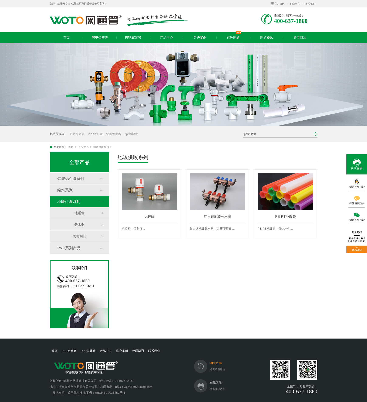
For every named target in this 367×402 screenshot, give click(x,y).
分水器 (79, 224)
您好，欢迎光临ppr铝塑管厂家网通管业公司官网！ (78, 3)
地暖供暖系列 (101, 147)
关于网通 (300, 37)
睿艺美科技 (75, 392)
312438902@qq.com (138, 386)
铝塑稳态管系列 (70, 178)
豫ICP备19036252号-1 (110, 392)
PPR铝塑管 (100, 37)
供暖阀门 (79, 236)
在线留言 (295, 3)
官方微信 (279, 3)
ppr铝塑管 (131, 134)
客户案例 (199, 37)
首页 (66, 37)
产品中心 (166, 37)
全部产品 (79, 162)
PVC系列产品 (68, 248)
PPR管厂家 (95, 134)
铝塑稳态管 (77, 134)
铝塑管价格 (113, 134)
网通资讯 (266, 37)
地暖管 (79, 213)
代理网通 (233, 37)
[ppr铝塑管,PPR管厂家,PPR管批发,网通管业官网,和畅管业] (119, 20)
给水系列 (65, 190)
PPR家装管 (133, 37)
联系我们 (310, 3)
